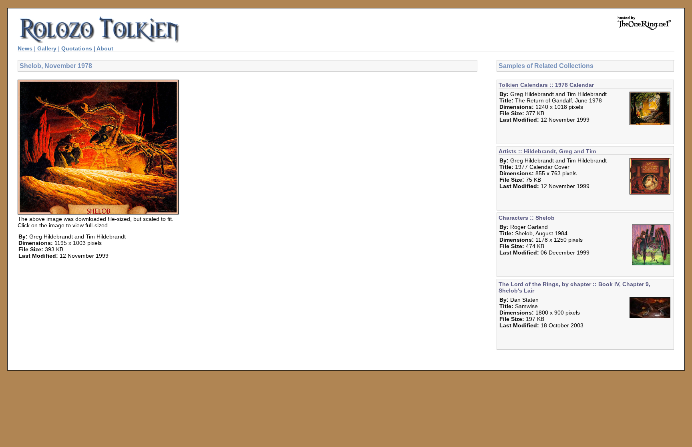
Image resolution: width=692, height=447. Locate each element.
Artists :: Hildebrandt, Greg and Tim (547, 151)
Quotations (76, 48)
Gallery (46, 48)
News (25, 48)
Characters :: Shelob (527, 217)
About (105, 48)
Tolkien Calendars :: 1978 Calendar (546, 85)
